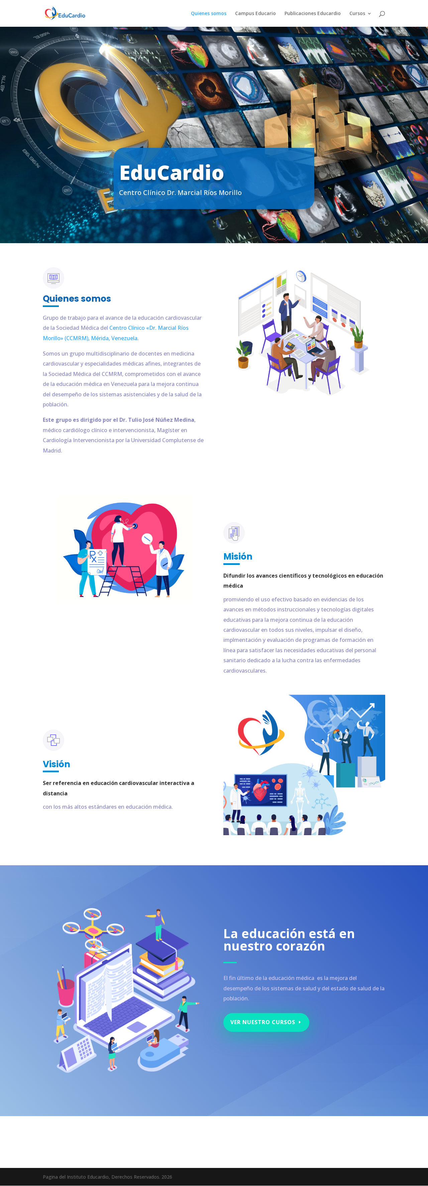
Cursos (357, 13)
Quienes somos (208, 13)
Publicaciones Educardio (313, 13)
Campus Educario (255, 13)
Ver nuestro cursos (262, 1022)
